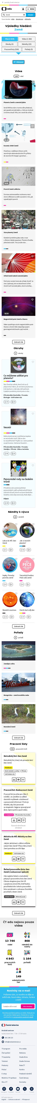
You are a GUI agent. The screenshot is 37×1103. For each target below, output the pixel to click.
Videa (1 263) (27, 39)
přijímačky (28, 19)
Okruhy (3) (9, 44)
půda (12, 19)
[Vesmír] (18, 434)
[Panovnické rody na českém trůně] (18, 485)
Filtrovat (20, 62)
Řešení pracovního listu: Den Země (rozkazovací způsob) (16, 870)
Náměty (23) (26, 44)
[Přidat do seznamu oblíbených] (32, 83)
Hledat (30, 15)
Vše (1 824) (9, 39)
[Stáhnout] (14, 779)
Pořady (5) (29, 49)
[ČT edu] (7, 9)
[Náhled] (19, 779)
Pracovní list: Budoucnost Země (18, 790)
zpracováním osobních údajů (23, 1017)
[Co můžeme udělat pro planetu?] (18, 383)
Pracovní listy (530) (11, 49)
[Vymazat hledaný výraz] (24, 15)
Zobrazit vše (18, 342)
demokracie (19, 19)
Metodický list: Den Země (15, 756)
